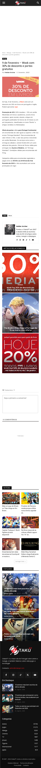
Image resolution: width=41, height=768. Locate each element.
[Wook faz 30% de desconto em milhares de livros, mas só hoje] (20, 273)
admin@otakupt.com (17, 668)
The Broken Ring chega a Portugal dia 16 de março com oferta (20, 329)
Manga (9, 53)
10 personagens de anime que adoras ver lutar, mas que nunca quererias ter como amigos (20, 611)
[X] (30, 239)
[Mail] (23, 239)
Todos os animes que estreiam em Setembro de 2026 (19, 635)
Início (3, 53)
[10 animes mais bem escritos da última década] (20, 584)
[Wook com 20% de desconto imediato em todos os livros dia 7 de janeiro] (20, 353)
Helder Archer (10, 72)
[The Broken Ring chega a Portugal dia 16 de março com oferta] (20, 313)
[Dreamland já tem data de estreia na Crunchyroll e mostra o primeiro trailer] (11, 544)
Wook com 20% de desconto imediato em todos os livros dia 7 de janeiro (20, 369)
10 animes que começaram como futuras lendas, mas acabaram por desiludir (27, 697)
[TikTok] (26, 239)
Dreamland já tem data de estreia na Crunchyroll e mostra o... (10, 554)
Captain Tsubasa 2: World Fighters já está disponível (11, 532)
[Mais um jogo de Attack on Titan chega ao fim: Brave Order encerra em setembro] (11, 498)
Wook (22, 102)
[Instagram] (20, 239)
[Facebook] (17, 239)
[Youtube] (33, 239)
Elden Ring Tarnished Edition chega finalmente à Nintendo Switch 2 (29, 554)
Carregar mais (19, 561)
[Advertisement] (20, 29)
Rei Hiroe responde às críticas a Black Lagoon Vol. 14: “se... (29, 532)
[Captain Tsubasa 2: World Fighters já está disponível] (11, 522)
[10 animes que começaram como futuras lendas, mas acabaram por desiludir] (7, 698)
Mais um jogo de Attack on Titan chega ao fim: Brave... (10, 508)
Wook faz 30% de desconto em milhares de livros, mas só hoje (20, 289)
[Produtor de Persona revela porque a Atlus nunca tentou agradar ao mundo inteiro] (30, 498)
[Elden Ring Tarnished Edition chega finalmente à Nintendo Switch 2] (30, 544)
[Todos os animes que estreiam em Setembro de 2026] (20, 630)
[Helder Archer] (10, 232)
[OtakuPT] (20, 3)
